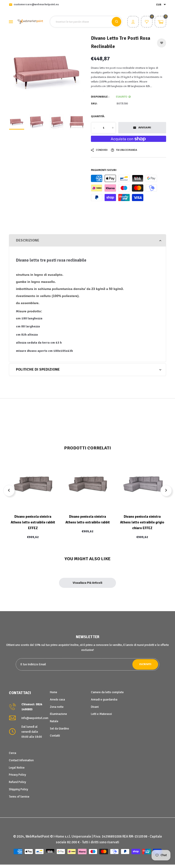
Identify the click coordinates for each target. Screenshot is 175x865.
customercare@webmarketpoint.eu (36, 4)
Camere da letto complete (107, 692)
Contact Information (21, 760)
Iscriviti (145, 664)
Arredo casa (57, 699)
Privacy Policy (17, 775)
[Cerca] (116, 22)
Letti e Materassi (101, 714)
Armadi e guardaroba (104, 699)
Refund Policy (17, 782)
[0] (146, 22)
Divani (95, 707)
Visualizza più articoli (87, 583)
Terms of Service (19, 797)
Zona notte (57, 707)
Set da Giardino (59, 728)
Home (53, 692)
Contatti (55, 736)
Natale (54, 721)
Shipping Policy (18, 789)
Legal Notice (17, 767)
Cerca (12, 753)
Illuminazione (58, 714)
